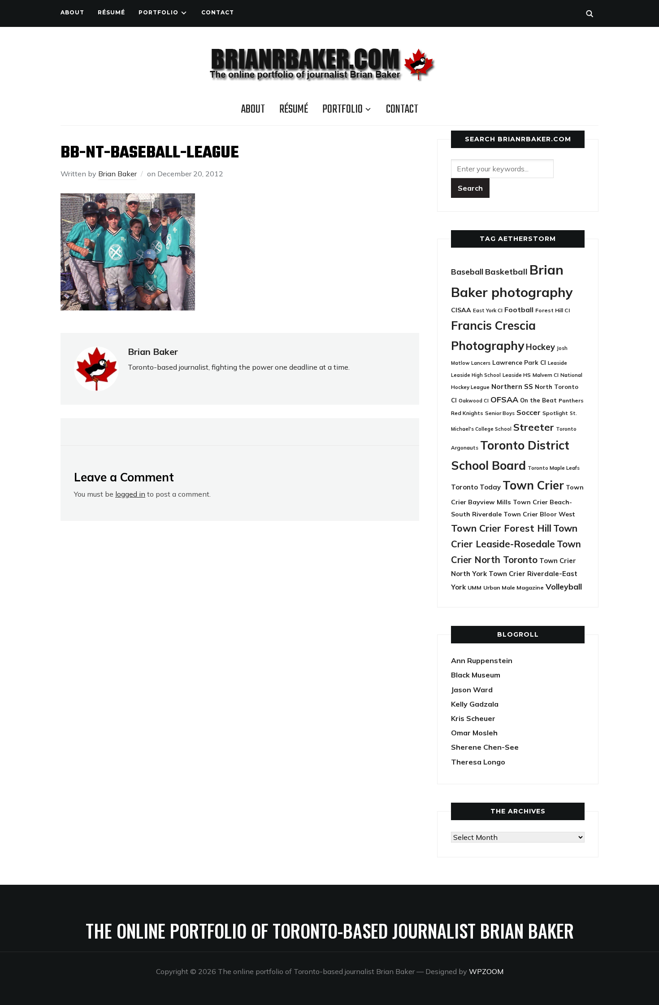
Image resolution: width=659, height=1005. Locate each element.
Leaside (557, 362)
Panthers (571, 400)
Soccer (528, 412)
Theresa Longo (478, 761)
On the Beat (538, 400)
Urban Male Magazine (513, 587)
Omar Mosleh (474, 732)
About (72, 12)
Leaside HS (517, 374)
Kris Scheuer (473, 718)
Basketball (506, 272)
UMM (474, 587)
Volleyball (564, 586)
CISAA (461, 310)
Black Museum (475, 674)
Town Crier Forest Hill (501, 528)
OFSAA (504, 399)
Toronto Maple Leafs (554, 467)
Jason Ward (472, 689)
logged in (130, 493)
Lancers (480, 363)
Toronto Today (476, 487)
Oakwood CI (474, 401)
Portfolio (158, 12)
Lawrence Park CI (519, 362)
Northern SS (512, 386)
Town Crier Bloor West (539, 514)
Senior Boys (500, 413)
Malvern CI (546, 375)
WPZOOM (486, 971)
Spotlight (555, 413)
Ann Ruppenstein (481, 660)
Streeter (533, 427)
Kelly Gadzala (475, 703)
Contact (217, 12)
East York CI (488, 310)
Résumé (111, 12)
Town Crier (533, 485)
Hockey (540, 347)
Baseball (467, 271)
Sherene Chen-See (485, 747)
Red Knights (467, 413)
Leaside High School (476, 375)
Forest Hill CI (552, 310)
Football (518, 309)
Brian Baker (117, 173)
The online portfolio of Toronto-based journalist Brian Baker (330, 930)
